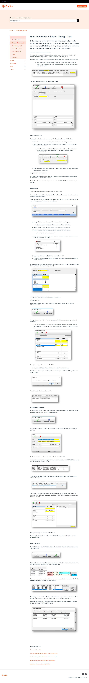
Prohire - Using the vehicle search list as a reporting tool (42, 660)
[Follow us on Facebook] (86, 674)
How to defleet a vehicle (35, 649)
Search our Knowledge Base (20, 18)
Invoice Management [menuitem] (17, 48)
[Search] (78, 20)
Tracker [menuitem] (12, 69)
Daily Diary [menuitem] (14, 57)
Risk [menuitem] (11, 66)
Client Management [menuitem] (17, 45)
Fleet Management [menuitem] (16, 40)
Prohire (11, 30)
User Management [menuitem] (16, 51)
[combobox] (43, 20)
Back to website (82, 6)
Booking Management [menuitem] (18, 43)
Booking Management (21, 30)
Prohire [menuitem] (12, 37)
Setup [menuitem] (13, 54)
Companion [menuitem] (13, 63)
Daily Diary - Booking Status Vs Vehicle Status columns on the (43, 653)
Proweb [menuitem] (12, 60)
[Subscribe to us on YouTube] (83, 674)
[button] (25, 37)
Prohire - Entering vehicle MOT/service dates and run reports (43, 656)
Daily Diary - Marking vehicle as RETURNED (40, 664)
